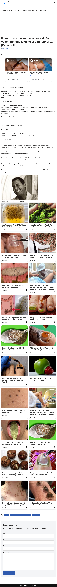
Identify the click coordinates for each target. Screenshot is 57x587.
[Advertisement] (28, 23)
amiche (6, 515)
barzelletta (14, 515)
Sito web (5, 546)
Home (2, 10)
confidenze (22, 515)
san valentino (36, 515)
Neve (21, 585)
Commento (6, 552)
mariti (28, 515)
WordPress (34, 585)
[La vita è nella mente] (5, 2)
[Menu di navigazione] (54, 2)
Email (4, 539)
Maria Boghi (5, 48)
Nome (5, 533)
